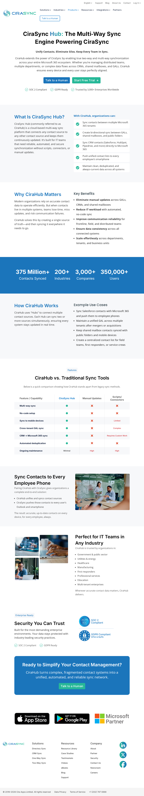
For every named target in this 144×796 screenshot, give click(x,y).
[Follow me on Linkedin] (123, 746)
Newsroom (95, 768)
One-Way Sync (39, 758)
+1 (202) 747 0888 (97, 792)
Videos (64, 763)
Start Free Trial (84, 80)
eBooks (64, 768)
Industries (59, 10)
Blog (107, 3)
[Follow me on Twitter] (123, 755)
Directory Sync (39, 748)
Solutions (44, 10)
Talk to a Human (50, 18)
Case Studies (67, 753)
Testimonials (67, 758)
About (93, 748)
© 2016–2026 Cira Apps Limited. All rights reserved (27, 792)
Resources (86, 10)
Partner (93, 753)
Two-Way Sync (39, 763)
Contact (127, 3)
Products (72, 10)
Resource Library (69, 748)
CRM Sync (37, 753)
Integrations (103, 10)
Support (99, 3)
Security (94, 758)
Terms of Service (77, 792)
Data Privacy (60, 792)
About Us (116, 3)
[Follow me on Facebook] (123, 765)
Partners (117, 10)
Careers (94, 772)
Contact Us (95, 763)
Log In (136, 3)
